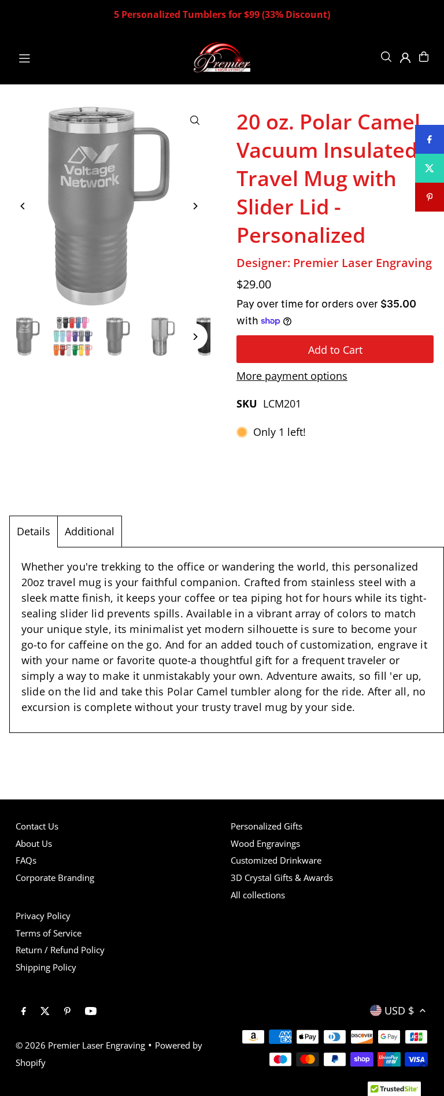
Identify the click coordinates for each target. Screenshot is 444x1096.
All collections (258, 895)
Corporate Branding (55, 877)
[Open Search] (386, 56)
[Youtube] (91, 1011)
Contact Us (37, 826)
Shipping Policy (46, 967)
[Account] (405, 58)
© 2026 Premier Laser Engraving (80, 1045)
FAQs (26, 860)
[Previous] (23, 206)
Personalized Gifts (266, 826)
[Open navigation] (99, 56)
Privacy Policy (43, 915)
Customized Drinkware (276, 860)
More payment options (291, 376)
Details (33, 531)
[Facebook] (23, 1011)
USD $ (399, 1010)
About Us (34, 843)
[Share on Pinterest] (429, 197)
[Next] (195, 206)
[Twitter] (45, 1011)
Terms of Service (49, 933)
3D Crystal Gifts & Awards (282, 877)
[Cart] (423, 56)
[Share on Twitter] (429, 168)
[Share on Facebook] (429, 139)
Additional (89, 531)
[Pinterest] (67, 1011)
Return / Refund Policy (60, 950)
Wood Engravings (265, 843)
